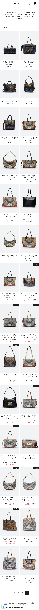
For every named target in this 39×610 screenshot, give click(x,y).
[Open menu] (4, 4)
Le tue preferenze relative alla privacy (21, 603)
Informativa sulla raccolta (12, 608)
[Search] (29, 4)
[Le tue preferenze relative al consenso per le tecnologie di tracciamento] (3, 606)
